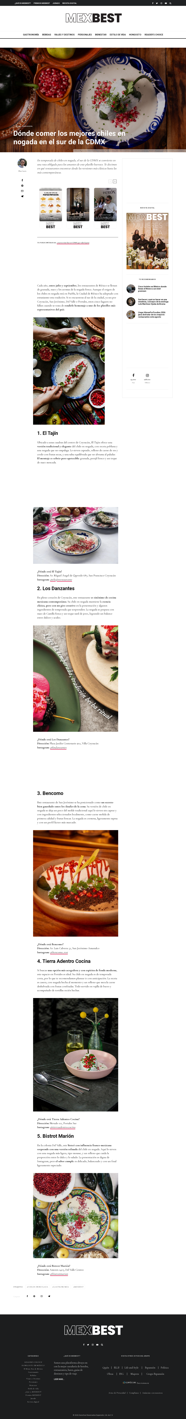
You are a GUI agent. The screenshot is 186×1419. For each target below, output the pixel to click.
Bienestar (100, 34)
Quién (106, 1367)
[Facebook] (153, 3)
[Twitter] (157, 3)
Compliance (134, 1393)
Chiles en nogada (38, 1287)
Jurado (56, 3)
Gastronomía (31, 34)
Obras (110, 1373)
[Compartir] (22, 180)
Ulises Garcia (22, 171)
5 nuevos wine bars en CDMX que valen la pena (73, 243)
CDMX (18, 126)
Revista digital (33, 1402)
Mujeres (135, 1373)
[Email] (22, 191)
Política (165, 1367)
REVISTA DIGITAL (69, 3)
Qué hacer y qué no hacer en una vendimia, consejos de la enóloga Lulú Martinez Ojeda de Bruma (153, 301)
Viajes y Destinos (64, 34)
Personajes (85, 34)
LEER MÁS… (59, 1379)
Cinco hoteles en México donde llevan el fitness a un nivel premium (152, 288)
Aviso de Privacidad (117, 1393)
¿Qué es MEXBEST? (23, 3)
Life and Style (131, 1367)
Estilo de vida (118, 34)
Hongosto (135, 34)
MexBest (78, 1287)
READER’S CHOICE (154, 34)
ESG (121, 1373)
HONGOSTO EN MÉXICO (33, 1365)
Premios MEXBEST (42, 3)
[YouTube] (166, 3)
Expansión (150, 1367)
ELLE (117, 1367)
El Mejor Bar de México (33, 1369)
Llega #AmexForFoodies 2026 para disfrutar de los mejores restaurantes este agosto (151, 314)
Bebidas (46, 34)
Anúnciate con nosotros (152, 1393)
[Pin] (22, 185)
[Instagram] (161, 3)
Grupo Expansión (155, 1373)
